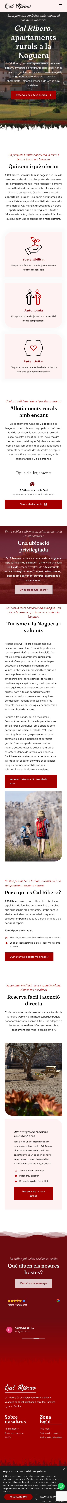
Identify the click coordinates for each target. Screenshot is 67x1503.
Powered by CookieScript (53, 1501)
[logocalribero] (18, 4)
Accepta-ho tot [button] (18, 1496)
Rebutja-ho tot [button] (48, 1496)
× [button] (63, 1469)
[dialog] (33, 1484)
